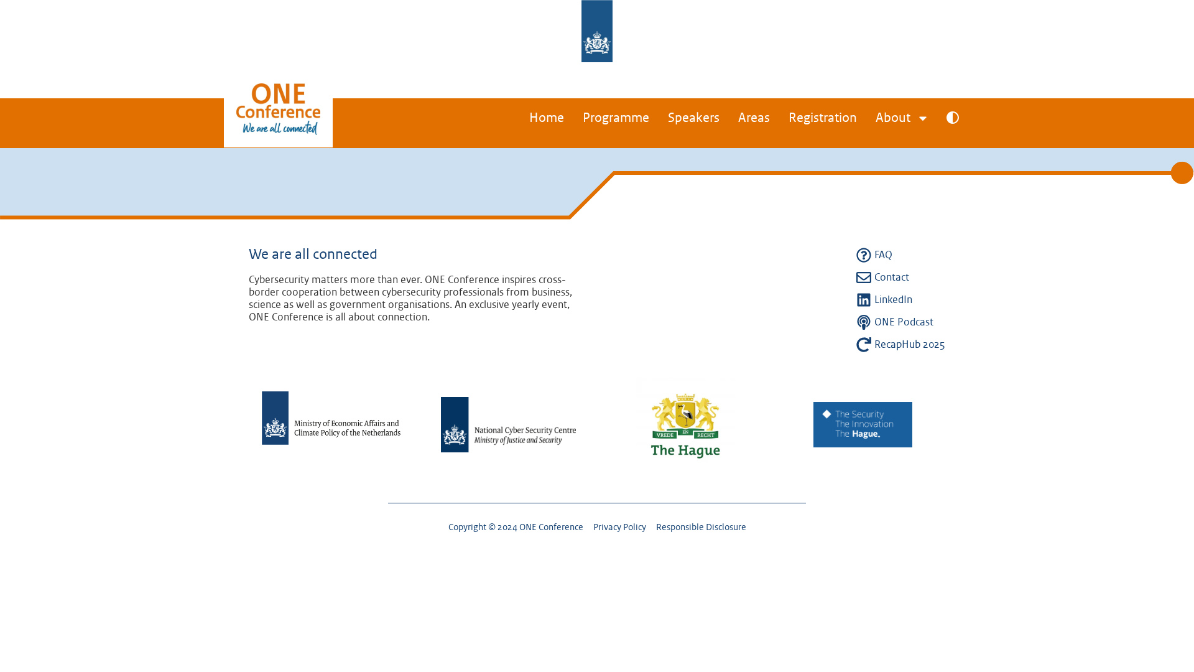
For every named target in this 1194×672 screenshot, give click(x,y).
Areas (754, 118)
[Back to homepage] (278, 120)
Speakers (694, 118)
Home (546, 118)
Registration (823, 118)
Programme (616, 118)
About (893, 118)
